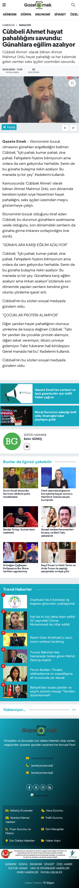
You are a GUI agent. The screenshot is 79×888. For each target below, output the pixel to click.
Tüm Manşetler (54, 829)
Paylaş (11, 127)
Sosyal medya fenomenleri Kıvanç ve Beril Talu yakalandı (57, 532)
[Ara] (73, 5)
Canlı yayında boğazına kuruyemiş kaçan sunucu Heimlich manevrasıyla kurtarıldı (57, 495)
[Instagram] (43, 787)
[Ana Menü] (4, 5)
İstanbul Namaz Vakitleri (18, 820)
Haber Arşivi (53, 840)
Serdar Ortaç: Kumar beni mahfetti (19, 531)
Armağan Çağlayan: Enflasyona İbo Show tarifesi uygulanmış (16, 568)
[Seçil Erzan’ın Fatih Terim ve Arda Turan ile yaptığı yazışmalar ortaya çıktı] (58, 552)
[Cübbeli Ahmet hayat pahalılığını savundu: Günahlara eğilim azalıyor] (39, 99)
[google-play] (39, 796)
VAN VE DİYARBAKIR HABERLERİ (49, 868)
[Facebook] (29, 787)
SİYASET (60, 14)
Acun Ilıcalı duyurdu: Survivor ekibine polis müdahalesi (16, 493)
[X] (36, 787)
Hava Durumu (54, 810)
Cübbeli (32, 183)
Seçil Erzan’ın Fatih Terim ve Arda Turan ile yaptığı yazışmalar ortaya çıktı (58, 568)
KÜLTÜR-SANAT (18, 868)
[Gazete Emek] (38, 4)
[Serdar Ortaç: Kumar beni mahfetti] (20, 516)
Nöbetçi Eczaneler (21, 810)
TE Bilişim (48, 883)
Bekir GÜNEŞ (33, 439)
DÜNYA (26, 14)
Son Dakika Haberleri (22, 840)
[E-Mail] (27, 447)
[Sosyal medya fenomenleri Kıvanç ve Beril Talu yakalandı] (58, 516)
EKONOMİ (42, 14)
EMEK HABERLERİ (27, 872)
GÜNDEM (9, 14)
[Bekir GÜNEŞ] (12, 441)
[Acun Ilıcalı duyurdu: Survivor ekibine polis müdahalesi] (20, 478)
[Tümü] (74, 710)
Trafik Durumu (54, 818)
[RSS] (50, 787)
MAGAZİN (25, 25)
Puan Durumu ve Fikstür (18, 831)
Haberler (8, 25)
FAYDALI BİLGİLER (51, 872)
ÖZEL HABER (64, 864)
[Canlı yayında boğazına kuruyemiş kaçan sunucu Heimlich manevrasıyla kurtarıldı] (58, 478)
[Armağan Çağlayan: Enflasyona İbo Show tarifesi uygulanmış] (20, 552)
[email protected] (42, 758)
